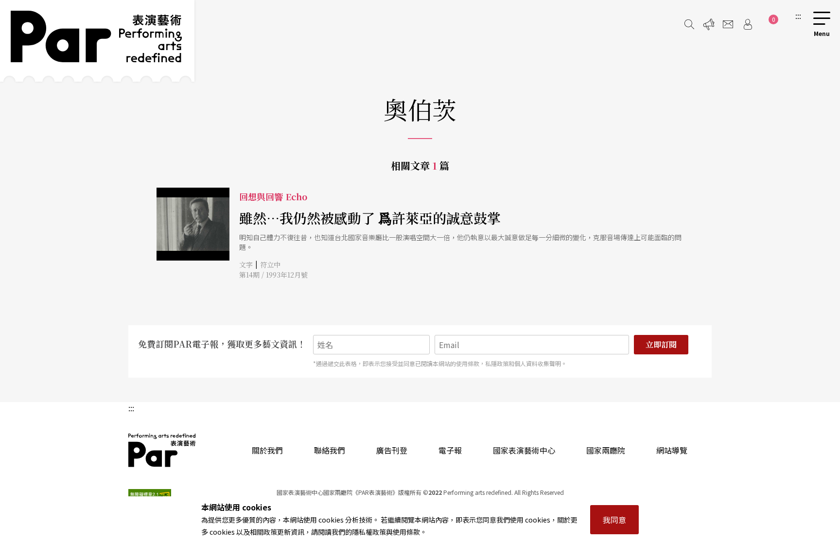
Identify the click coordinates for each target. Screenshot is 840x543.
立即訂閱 (661, 344)
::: (798, 15)
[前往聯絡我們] (728, 24)
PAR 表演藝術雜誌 (162, 450)
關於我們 (267, 450)
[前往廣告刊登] (708, 24)
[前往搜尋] (689, 24)
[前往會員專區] (747, 24)
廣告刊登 (391, 450)
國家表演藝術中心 (524, 450)
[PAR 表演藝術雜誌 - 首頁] (97, 41)
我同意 (614, 519)
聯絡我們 (329, 450)
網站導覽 (671, 450)
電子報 (450, 450)
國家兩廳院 (605, 450)
